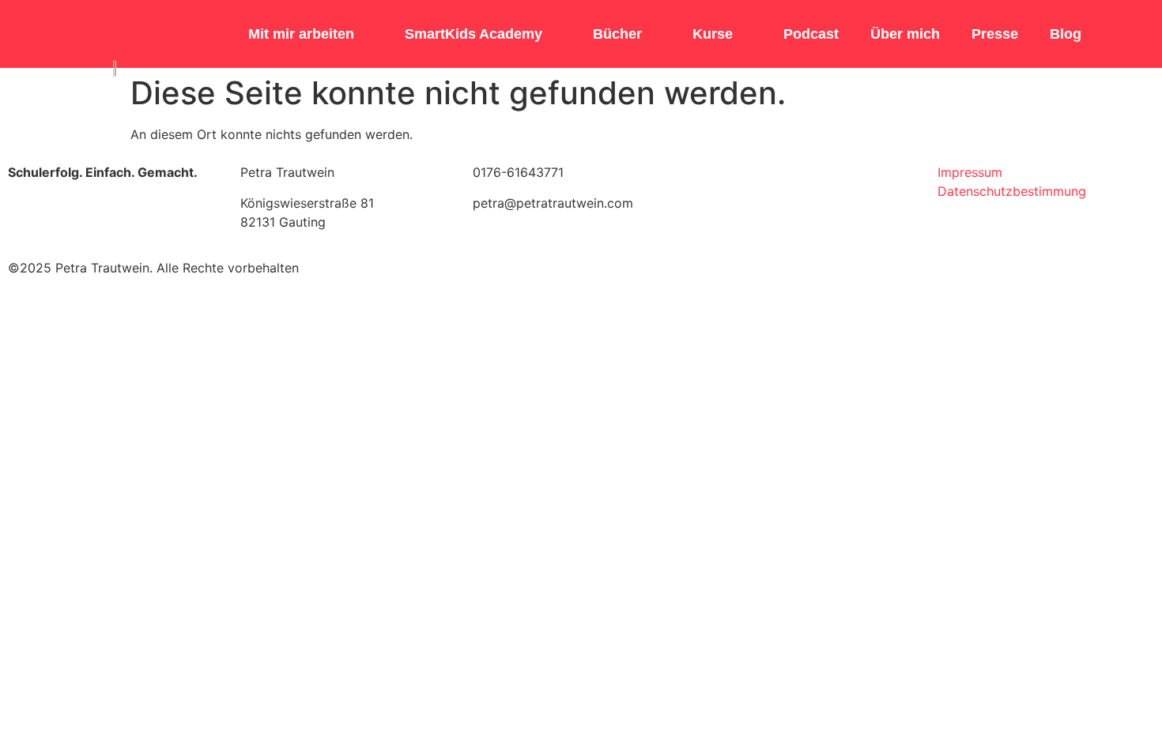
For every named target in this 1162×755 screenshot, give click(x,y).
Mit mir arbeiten (301, 34)
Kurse (712, 34)
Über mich (905, 34)
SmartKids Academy (473, 34)
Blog (1065, 34)
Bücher (617, 34)
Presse (994, 34)
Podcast (811, 34)
